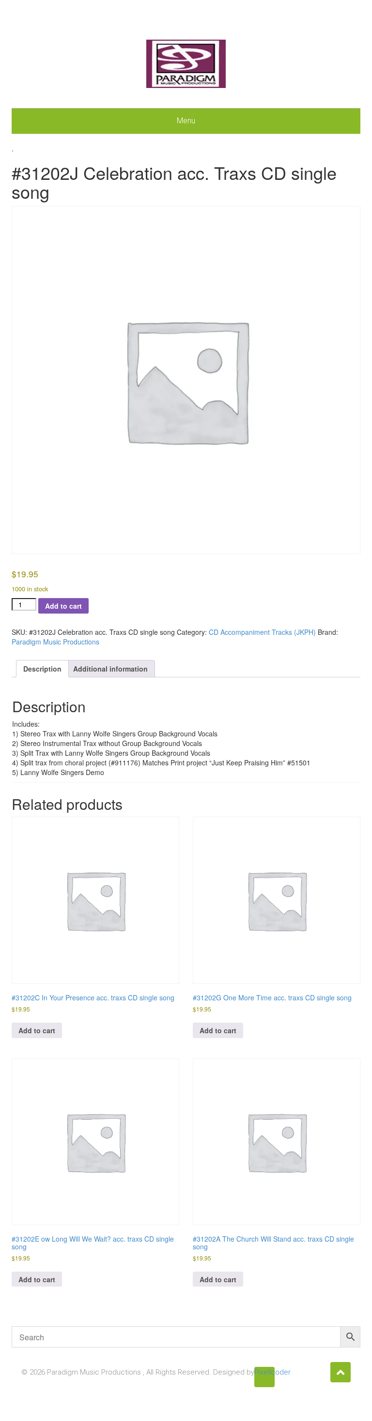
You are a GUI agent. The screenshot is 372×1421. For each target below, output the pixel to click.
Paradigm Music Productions (55, 641)
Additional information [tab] (110, 669)
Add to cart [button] (36, 1030)
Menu (186, 120)
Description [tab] (42, 669)
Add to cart (63, 606)
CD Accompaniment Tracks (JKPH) (262, 632)
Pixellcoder (264, 1372)
